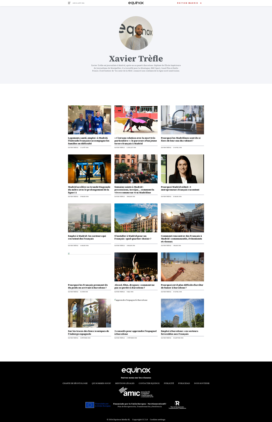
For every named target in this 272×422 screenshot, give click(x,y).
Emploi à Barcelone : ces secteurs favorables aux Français (179, 332)
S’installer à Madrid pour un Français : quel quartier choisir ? (132, 237)
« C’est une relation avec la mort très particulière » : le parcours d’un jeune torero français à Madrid (135, 140)
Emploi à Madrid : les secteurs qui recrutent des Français (87, 237)
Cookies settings (157, 419)
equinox (136, 3)
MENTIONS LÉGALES (124, 383)
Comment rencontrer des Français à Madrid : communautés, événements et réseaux (181, 238)
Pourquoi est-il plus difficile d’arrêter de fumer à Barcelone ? (182, 286)
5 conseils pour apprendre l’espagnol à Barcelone (135, 332)
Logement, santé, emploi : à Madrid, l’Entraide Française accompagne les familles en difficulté (88, 140)
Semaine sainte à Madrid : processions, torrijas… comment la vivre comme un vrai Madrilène (134, 189)
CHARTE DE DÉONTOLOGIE (75, 383)
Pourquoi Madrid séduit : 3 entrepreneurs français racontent (180, 188)
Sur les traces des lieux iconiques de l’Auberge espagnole (88, 332)
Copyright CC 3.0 (140, 419)
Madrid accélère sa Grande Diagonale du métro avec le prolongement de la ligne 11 (89, 189)
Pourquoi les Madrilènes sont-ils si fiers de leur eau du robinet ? (181, 139)
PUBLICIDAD (184, 383)
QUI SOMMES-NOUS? (101, 383)
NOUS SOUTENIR (202, 383)
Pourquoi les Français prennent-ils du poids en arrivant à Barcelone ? (88, 286)
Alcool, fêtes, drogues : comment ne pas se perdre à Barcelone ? (134, 286)
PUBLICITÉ (169, 383)
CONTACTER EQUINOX (149, 383)
